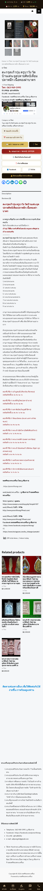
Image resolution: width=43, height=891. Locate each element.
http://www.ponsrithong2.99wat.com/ (17, 519)
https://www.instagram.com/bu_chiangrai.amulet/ (21, 532)
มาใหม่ (9, 61)
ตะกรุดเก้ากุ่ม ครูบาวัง (26, 123)
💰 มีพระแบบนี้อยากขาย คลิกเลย (21, 176)
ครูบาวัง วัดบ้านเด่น (12, 123)
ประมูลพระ (22, 887)
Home (4, 61)
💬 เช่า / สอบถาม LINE (15, 144)
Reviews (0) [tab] (6, 198)
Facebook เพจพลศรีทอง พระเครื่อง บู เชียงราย (20, 522)
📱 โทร (35, 144)
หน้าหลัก (4, 887)
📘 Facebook (11, 169)
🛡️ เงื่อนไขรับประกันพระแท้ (21, 157)
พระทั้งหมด (13, 887)
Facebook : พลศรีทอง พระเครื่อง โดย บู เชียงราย (19, 97)
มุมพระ (17, 501)
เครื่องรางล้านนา (18, 126)
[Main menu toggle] (38, 11)
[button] (34, 24)
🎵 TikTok (31, 169)
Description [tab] (6, 194)
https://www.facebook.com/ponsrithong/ (19, 525)
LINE (30, 887)
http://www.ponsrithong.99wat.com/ (16, 510)
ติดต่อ (38, 887)
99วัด (20, 507)
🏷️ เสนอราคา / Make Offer (21, 151)
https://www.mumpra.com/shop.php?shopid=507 (20, 504)
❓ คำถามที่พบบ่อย (21, 163)
